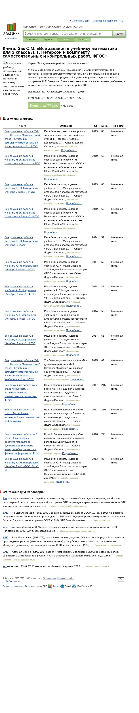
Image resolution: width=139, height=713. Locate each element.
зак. (5, 527)
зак (5, 566)
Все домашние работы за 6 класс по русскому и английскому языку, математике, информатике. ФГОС (21, 392)
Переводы (48, 39)
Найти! (119, 33)
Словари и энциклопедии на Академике (53, 27)
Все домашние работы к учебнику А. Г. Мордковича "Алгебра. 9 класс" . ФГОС (20, 290)
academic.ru (11, 38)
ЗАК (5, 512)
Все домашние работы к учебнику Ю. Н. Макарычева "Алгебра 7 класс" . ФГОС (21, 188)
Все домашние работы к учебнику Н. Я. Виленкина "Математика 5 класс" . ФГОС (22, 212)
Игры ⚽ (82, 39)
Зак (5, 498)
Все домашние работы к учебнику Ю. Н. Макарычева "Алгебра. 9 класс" (21, 241)
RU (121, 21)
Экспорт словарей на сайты (15, 586)
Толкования (31, 39)
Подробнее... (69, 150)
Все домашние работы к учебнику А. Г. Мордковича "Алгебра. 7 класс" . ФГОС (20, 339)
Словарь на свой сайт (105, 21)
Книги (65, 39)
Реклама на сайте (65, 578)
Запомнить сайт (81, 21)
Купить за (44, 105)
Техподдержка (49, 578)
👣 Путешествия (13, 581)
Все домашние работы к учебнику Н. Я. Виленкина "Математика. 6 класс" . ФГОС (22, 159)
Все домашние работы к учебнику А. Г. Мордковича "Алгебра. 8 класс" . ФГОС (20, 315)
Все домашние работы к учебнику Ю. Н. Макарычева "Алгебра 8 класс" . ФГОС (21, 265)
